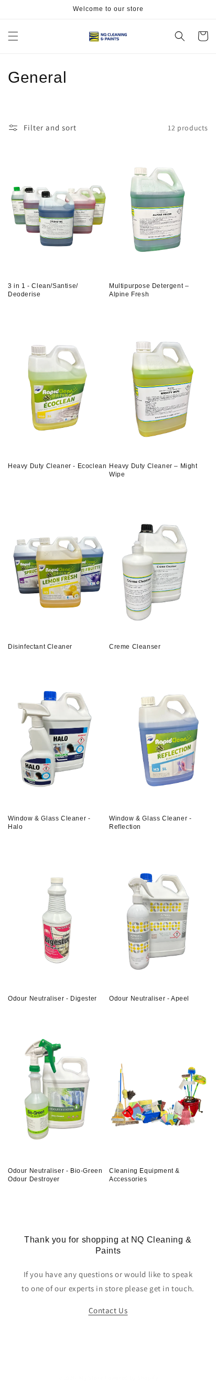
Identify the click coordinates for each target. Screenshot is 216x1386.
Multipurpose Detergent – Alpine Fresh (149, 290)
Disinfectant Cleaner (40, 646)
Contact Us (108, 1310)
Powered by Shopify (131, 1377)
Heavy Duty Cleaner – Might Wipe (153, 470)
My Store (91, 1377)
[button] (13, 36)
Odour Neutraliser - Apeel (149, 998)
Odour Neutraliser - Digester (52, 998)
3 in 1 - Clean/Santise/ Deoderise (43, 290)
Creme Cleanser (134, 646)
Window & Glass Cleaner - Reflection (150, 822)
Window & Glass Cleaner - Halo (49, 822)
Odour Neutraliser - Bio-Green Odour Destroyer (55, 1175)
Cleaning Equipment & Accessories (144, 1175)
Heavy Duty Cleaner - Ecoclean (57, 466)
